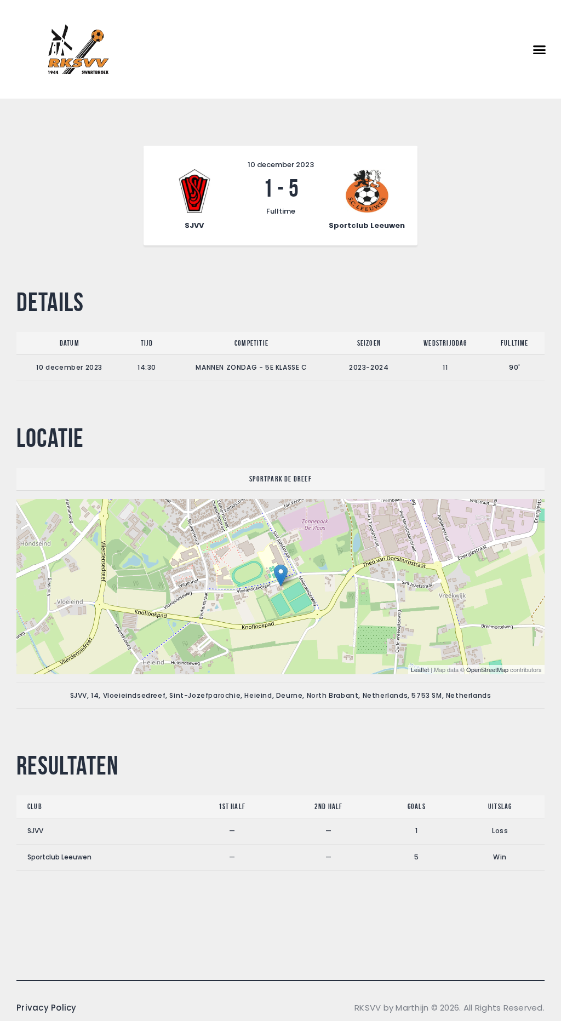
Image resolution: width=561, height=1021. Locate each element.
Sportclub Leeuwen (59, 857)
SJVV (35, 830)
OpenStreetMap (487, 669)
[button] (539, 49)
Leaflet (420, 669)
